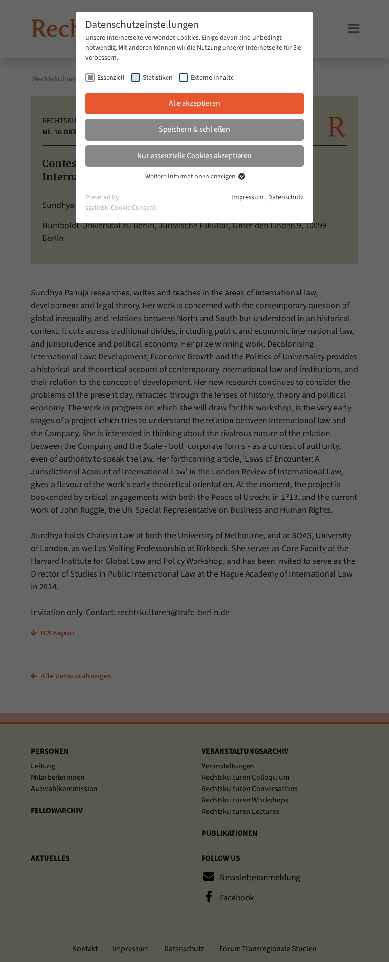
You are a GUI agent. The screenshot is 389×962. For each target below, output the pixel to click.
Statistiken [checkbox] (158, 77)
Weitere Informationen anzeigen (191, 176)
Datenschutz (286, 197)
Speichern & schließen (194, 129)
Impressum (248, 197)
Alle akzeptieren (194, 103)
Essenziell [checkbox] (111, 77)
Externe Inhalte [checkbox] (212, 77)
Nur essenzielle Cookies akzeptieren (194, 156)
